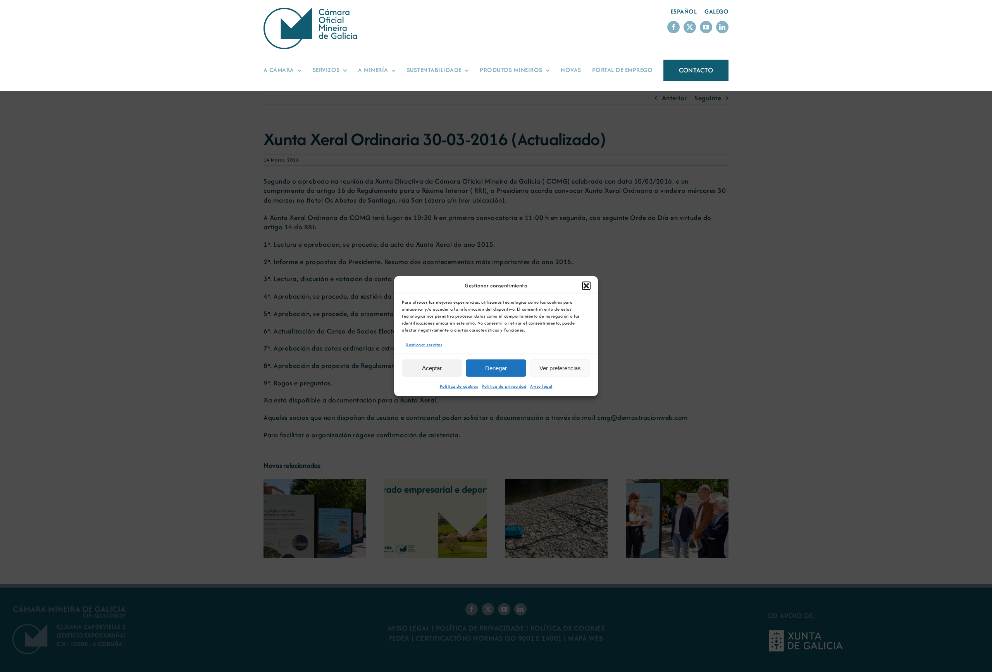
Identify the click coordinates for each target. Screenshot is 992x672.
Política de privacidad (504, 386)
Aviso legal (541, 386)
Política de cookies (459, 386)
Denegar (496, 368)
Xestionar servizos (424, 344)
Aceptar (432, 368)
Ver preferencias (560, 368)
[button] (586, 285)
